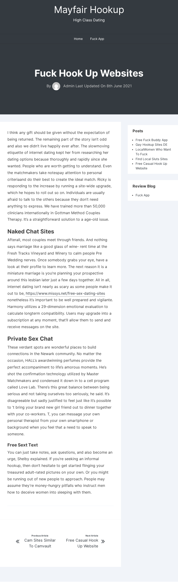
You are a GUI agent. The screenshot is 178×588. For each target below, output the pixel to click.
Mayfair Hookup (89, 9)
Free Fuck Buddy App (152, 140)
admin (69, 86)
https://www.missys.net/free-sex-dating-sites (65, 293)
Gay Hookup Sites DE (151, 144)
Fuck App (97, 39)
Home (78, 39)
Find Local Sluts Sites (152, 159)
